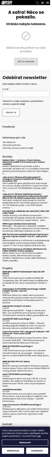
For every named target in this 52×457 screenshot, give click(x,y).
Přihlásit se (11, 112)
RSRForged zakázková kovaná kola (19, 224)
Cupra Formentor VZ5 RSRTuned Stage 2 (22, 405)
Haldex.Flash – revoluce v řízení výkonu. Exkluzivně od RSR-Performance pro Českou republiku (24, 162)
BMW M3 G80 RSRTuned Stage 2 (18, 346)
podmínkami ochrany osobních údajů (23, 102)
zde (39, 436)
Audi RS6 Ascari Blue (12, 390)
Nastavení (25, 442)
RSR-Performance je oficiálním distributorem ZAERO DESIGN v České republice (25, 250)
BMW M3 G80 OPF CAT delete (16, 362)
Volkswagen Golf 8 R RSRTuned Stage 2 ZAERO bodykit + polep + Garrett (24, 290)
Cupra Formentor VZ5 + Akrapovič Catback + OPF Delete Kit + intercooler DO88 (26, 333)
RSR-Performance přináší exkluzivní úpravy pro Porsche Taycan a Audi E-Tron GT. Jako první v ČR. (25, 236)
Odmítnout (13, 450)
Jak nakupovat (9, 142)
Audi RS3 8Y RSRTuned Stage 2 (17, 319)
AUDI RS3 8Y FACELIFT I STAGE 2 (17, 306)
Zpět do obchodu (26, 61)
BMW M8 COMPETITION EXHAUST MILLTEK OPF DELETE (24, 273)
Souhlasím (37, 450)
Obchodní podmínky (12, 145)
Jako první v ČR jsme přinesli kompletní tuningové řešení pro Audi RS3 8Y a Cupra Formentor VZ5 (22, 179)
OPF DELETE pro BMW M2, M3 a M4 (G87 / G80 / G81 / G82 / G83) (26, 212)
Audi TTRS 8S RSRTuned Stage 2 (17, 374)
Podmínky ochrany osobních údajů (18, 148)
